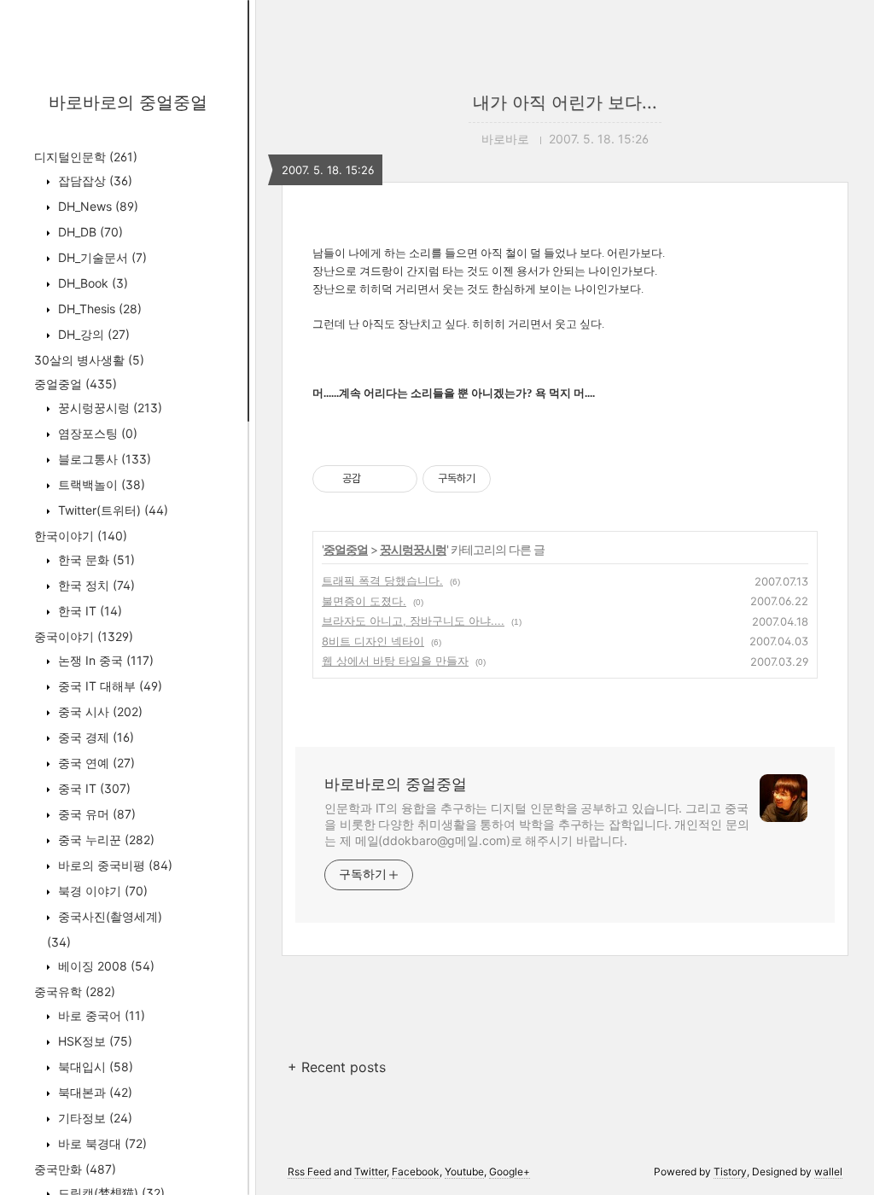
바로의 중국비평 (113, 865)
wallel (828, 1171)
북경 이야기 (101, 890)
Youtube (464, 1171)
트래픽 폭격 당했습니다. (382, 580)
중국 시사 (99, 711)
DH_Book (91, 283)
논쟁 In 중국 (104, 660)
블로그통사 (103, 459)
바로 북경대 (101, 1143)
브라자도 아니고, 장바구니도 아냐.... (413, 620)
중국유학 (74, 991)
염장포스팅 (96, 433)
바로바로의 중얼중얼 (128, 102)
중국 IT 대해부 (108, 686)
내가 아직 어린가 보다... (565, 102)
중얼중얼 (75, 383)
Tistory (730, 1171)
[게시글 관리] (398, 479)
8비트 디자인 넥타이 (373, 641)
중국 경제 (94, 737)
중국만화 (75, 1169)
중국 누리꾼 (104, 839)
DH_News (96, 206)
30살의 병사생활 (89, 360)
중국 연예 (95, 762)
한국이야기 (80, 535)
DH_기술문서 (101, 257)
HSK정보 (93, 1041)
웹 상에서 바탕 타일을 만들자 (395, 660)
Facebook (416, 1171)
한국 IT (88, 610)
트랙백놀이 (100, 484)
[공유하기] (376, 479)
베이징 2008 (104, 966)
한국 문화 (95, 559)
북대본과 (93, 1092)
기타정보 (93, 1117)
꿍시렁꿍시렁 (108, 407)
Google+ (509, 1171)
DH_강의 (92, 334)
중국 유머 (95, 814)
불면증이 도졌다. (364, 601)
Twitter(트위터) (111, 510)
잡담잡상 (93, 180)
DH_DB (89, 231)
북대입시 (94, 1066)
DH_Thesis (98, 308)
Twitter (370, 1171)
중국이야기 (83, 636)
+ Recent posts (337, 1067)
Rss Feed (309, 1171)
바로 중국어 (100, 1015)
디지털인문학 (85, 156)
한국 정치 (95, 585)
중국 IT (93, 788)
